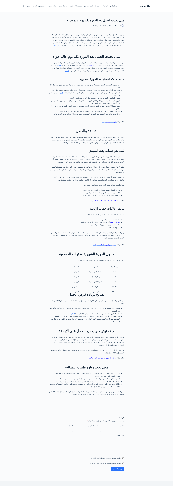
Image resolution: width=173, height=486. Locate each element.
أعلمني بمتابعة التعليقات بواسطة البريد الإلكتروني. (105, 458)
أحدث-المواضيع (114, 6)
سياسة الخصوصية (63, 6)
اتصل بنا (97, 6)
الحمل (59, 65)
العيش (61, 93)
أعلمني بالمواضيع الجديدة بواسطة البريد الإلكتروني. (105, 463)
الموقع (71, 426)
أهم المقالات (105, 6)
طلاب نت (145, 5)
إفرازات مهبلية (115, 222)
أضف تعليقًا (120, 435)
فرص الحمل (56, 45)
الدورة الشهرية (90, 65)
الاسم (122, 426)
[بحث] (23, 6)
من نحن (29, 6)
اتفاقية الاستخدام (88, 6)
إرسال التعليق (117, 469)
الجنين (73, 314)
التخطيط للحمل (97, 25)
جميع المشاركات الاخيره (76, 6)
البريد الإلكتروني (93, 426)
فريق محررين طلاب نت (39, 6)
